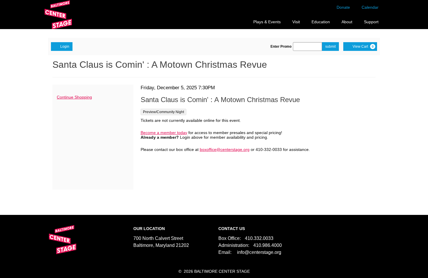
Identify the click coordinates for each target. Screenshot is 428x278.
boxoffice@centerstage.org (225, 149)
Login (64, 46)
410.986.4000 (267, 245)
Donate (343, 7)
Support (371, 21)
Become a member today (164, 132)
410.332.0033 (259, 238)
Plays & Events (267, 21)
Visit (296, 21)
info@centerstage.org (259, 252)
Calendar (370, 7)
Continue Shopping (74, 97)
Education (321, 21)
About (347, 21)
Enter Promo (280, 46)
